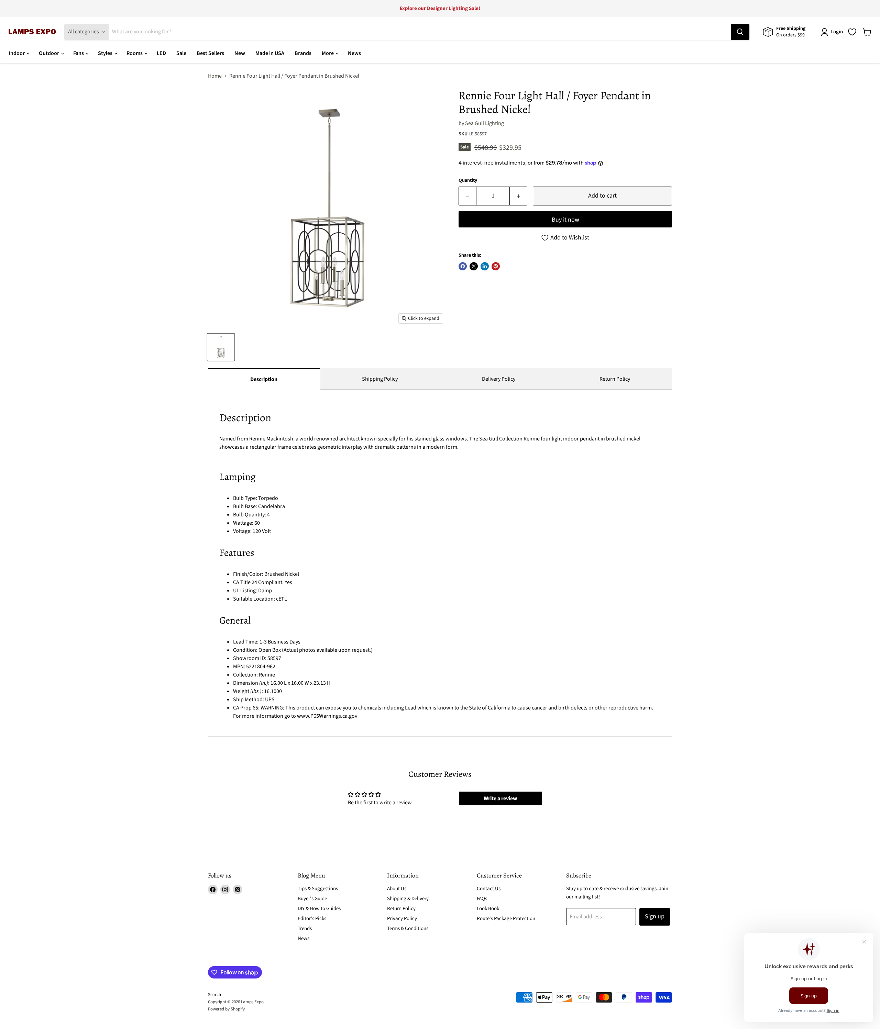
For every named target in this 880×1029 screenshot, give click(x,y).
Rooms (135, 53)
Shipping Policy (380, 379)
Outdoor (49, 53)
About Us (396, 888)
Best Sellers (210, 53)
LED (161, 53)
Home (215, 76)
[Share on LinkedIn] (485, 266)
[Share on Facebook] (463, 266)
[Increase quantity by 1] (518, 196)
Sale (181, 53)
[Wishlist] (852, 32)
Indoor (17, 53)
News (354, 53)
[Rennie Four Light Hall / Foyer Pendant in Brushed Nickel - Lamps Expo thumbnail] (220, 347)
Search (214, 995)
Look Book (488, 908)
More (328, 53)
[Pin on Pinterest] (496, 266)
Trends (305, 928)
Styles (105, 53)
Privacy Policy (402, 918)
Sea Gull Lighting (484, 123)
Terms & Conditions (407, 928)
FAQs (482, 898)
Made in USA (269, 53)
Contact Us (488, 888)
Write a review (500, 798)
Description (263, 379)
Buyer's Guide (312, 898)
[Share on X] (474, 266)
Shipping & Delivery (408, 898)
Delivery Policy (498, 379)
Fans (79, 53)
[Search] (740, 32)
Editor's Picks (312, 918)
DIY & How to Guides (319, 908)
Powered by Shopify (226, 1009)
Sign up (654, 916)
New (239, 53)
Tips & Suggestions (318, 888)
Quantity (468, 180)
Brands (303, 53)
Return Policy (615, 379)
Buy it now (565, 219)
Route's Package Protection (506, 918)
